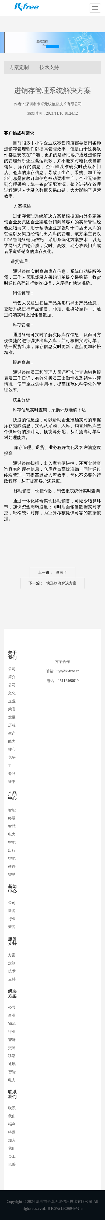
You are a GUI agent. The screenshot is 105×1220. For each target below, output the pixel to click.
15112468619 (68, 681)
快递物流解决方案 (52, 583)
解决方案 (12, 993)
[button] (52, 46)
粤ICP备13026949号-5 (65, 1209)
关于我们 (12, 655)
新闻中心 (12, 889)
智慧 (12, 875)
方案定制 (19, 67)
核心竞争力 (12, 757)
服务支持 (12, 941)
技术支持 (49, 67)
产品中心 (12, 796)
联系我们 (12, 1094)
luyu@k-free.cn (67, 671)
